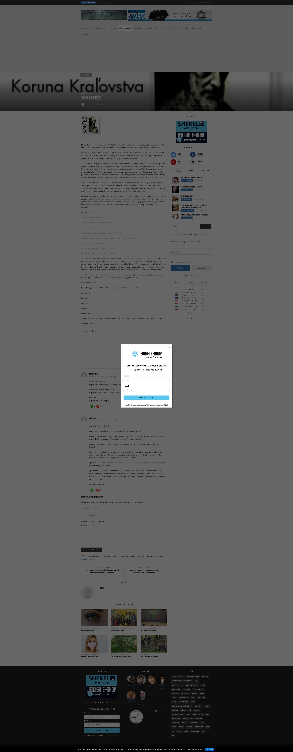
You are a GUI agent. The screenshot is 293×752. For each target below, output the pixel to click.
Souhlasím (209, 749)
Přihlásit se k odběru (146, 398)
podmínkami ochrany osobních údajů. (155, 405)
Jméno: (126, 376)
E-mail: (126, 386)
